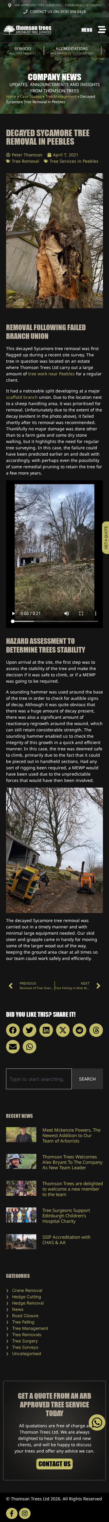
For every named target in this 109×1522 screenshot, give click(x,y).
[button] (13, 1030)
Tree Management (61, 96)
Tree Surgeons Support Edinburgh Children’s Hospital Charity (66, 1215)
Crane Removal (27, 1290)
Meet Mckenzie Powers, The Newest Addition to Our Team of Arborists (71, 1135)
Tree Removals (26, 1334)
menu (86, 30)
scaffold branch (22, 397)
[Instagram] (25, 1513)
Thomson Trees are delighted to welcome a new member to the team (72, 1188)
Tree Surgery (25, 1340)
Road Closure (25, 1315)
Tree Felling (23, 1321)
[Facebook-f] (12, 1513)
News (17, 1309)
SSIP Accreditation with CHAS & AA (66, 1239)
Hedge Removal (28, 1302)
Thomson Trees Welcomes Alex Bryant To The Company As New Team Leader (72, 1162)
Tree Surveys (25, 1347)
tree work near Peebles (51, 374)
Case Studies (31, 96)
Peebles (90, 161)
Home (11, 96)
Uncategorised (26, 1353)
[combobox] (39, 1078)
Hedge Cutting (26, 1296)
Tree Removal (25, 161)
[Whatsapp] (97, 1422)
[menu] (102, 29)
